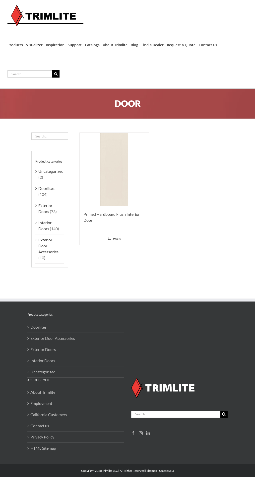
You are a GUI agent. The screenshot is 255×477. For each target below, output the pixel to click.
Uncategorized (51, 171)
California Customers (48, 414)
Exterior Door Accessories (52, 338)
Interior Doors (42, 360)
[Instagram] (141, 433)
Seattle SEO (166, 471)
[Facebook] (133, 433)
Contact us (39, 425)
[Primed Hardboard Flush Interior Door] (114, 169)
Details (116, 239)
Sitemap (152, 471)
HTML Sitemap (43, 448)
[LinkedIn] (148, 433)
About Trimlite (42, 392)
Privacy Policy (42, 436)
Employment (41, 403)
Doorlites (46, 188)
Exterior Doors (43, 349)
